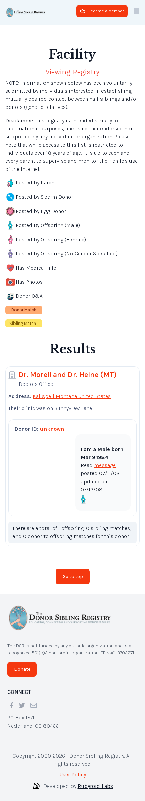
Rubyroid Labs (95, 780)
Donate (22, 664)
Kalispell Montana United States (72, 391)
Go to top (73, 571)
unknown (52, 423)
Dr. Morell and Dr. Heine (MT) (68, 369)
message (105, 460)
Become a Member (106, 11)
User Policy (72, 769)
